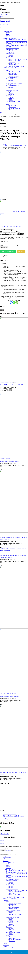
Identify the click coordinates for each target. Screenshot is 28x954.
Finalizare (8, 850)
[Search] (15, 114)
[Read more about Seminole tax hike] (2, 841)
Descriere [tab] (5, 255)
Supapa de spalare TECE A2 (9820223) (9, 696)
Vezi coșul (3, 850)
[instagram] (14, 827)
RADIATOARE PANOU (12, 48)
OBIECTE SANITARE (12, 90)
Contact (5, 943)
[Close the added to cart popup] (12, 850)
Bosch (7, 34)
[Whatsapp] (14, 302)
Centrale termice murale (12, 57)
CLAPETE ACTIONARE (12, 86)
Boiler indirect (12, 107)
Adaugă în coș (4, 247)
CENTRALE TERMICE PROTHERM (15, 64)
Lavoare (11, 93)
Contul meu (6, 945)
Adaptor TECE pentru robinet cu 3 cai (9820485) (11, 384)
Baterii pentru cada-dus (15, 72)
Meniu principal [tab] (7, 857)
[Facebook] (11, 302)
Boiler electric (12, 105)
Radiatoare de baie (10, 53)
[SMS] (16, 302)
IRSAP (11, 50)
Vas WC (11, 91)
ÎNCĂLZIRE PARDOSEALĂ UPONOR (16, 41)
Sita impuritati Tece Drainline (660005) (9, 461)
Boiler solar (12, 109)
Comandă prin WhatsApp (8, 251)
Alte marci (8, 36)
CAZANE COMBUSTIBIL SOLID (15, 66)
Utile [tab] (4, 858)
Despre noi (5, 29)
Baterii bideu (12, 73)
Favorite (5, 946)
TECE (11, 81)
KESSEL (11, 98)
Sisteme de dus (13, 77)
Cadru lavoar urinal (4, 382)
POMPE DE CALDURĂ (9, 67)
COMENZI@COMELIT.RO (12, 796)
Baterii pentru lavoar (14, 76)
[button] (1, 16)
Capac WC (12, 94)
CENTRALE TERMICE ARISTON (18, 59)
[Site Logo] (4, 14)
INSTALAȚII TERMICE (9, 38)
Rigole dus (9, 95)
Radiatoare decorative (11, 49)
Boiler (7, 104)
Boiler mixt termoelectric (15, 108)
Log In (4, 949)
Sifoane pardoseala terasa (10, 534)
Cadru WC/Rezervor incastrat (13, 79)
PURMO (11, 52)
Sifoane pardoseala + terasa (13, 101)
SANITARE (6, 69)
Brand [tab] (4, 257)
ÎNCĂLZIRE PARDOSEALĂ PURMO (16, 39)
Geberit (11, 80)
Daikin (8, 35)
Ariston (8, 32)
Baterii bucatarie (13, 74)
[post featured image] (14, 550)
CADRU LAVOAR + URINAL (14, 83)
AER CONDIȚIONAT (9, 31)
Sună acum (21, 251)
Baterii (7, 70)
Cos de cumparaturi (8, 947)
